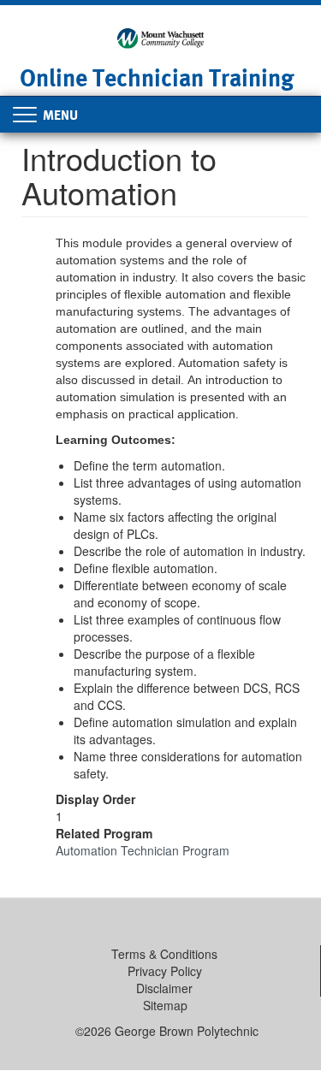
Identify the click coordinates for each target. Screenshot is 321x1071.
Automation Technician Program (142, 850)
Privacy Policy (165, 970)
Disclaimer (164, 988)
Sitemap (165, 1005)
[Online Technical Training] (160, 36)
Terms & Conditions (164, 953)
